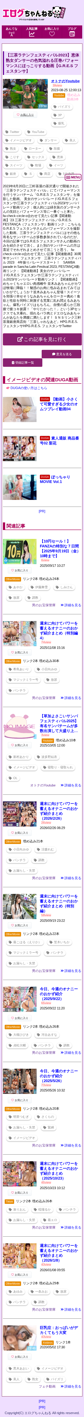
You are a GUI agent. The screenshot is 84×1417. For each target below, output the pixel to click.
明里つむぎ (21, 1116)
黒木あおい (21, 1368)
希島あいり (21, 669)
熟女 (13, 148)
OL (15, 778)
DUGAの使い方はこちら (29, 388)
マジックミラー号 (25, 679)
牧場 (38, 165)
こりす (14, 157)
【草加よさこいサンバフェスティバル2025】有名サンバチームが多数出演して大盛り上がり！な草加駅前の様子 (59, 723)
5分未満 (68, 173)
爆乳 (61, 123)
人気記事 (32, 28)
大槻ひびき (21, 1034)
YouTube (38, 132)
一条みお (41, 1291)
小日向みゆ (49, 669)
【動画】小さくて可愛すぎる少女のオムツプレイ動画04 (59, 404)
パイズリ (64, 106)
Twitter (14, 132)
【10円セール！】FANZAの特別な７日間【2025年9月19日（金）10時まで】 (60, 548)
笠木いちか (62, 942)
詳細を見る (73, 605)
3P (60, 115)
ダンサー (50, 140)
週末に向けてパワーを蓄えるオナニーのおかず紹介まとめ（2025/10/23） (59, 1170)
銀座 (13, 173)
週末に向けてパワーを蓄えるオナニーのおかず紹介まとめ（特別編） (59, 903)
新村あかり (21, 757)
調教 (35, 597)
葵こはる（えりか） (27, 942)
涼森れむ (47, 849)
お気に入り (52, 28)
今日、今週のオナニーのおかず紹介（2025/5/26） (59, 1076)
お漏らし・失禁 (24, 870)
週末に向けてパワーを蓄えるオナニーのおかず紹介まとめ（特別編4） (59, 630)
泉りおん (19, 1209)
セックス (38, 157)
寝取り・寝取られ (60, 767)
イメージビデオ (21, 140)
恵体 (60, 157)
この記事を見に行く (45, 339)
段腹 (57, 148)
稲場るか (44, 1209)
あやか (18, 587)
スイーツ (16, 165)
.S (30, 173)
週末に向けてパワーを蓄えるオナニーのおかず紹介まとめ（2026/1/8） (59, 1253)
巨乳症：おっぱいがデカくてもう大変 (59, 1330)
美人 (72, 140)
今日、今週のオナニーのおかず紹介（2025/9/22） (59, 994)
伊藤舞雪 (41, 587)
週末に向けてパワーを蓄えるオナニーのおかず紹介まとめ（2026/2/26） (59, 811)
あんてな (11, 28)
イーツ (58, 165)
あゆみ (18, 1291)
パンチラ (19, 690)
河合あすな (49, 1034)
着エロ (52, 1220)
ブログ (72, 28)
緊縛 (51, 1127)
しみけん (66, 587)
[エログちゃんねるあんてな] (34, 24)
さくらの (47, 1116)
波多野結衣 (49, 757)
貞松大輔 (19, 1045)
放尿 (16, 597)
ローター (35, 148)
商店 (47, 173)
